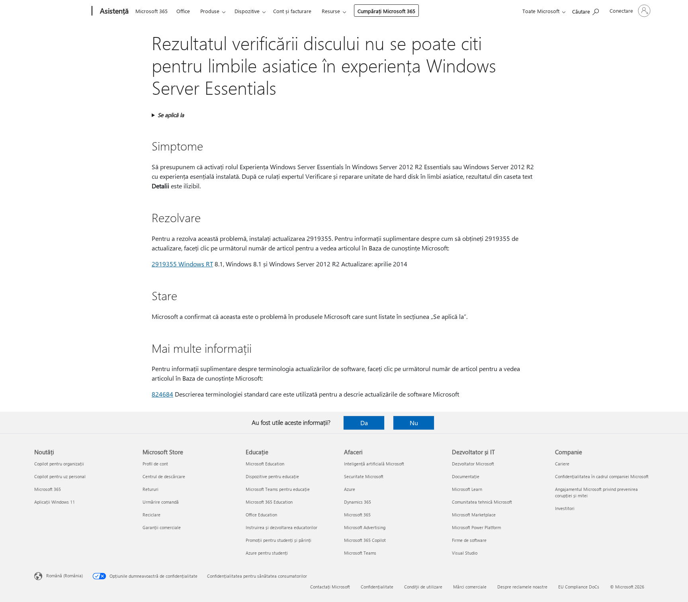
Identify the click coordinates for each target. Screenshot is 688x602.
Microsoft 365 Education (269, 502)
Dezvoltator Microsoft (473, 464)
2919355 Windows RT (182, 264)
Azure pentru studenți (267, 553)
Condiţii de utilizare (423, 587)
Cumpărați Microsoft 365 (386, 11)
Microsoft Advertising (364, 527)
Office (183, 11)
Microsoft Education (265, 464)
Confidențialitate (377, 587)
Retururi (150, 489)
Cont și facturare (292, 11)
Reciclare (151, 515)
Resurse (331, 11)
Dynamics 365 (357, 502)
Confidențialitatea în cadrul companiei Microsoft (602, 476)
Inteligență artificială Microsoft (374, 464)
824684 (162, 394)
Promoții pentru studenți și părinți (278, 540)
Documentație (465, 476)
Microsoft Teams (360, 553)
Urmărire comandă (161, 502)
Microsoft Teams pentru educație (278, 489)
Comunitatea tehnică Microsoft (482, 502)
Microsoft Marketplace (474, 515)
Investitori (565, 508)
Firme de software (469, 540)
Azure (349, 489)
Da (364, 422)
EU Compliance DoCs (578, 587)
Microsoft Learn (467, 489)
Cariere (562, 464)
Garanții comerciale (162, 527)
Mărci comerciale (470, 587)
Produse (209, 11)
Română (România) (64, 576)
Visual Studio (464, 553)
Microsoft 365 (151, 11)
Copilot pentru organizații (59, 464)
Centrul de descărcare (164, 476)
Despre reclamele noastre (522, 587)
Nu (414, 422)
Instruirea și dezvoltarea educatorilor (281, 527)
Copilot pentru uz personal (60, 476)
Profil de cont (155, 464)
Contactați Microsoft (330, 587)
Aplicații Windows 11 (54, 502)
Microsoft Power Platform (476, 527)
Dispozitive (247, 11)
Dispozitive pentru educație (272, 476)
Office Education (261, 515)
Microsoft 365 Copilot (365, 540)
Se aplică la (171, 115)
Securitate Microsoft (363, 476)
